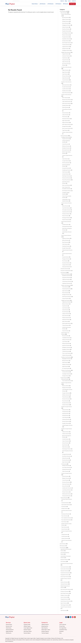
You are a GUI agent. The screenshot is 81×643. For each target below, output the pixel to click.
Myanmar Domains (66, 345)
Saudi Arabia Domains (66, 323)
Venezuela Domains (66, 266)
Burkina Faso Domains (66, 99)
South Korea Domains (66, 296)
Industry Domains (64, 582)
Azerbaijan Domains (66, 373)
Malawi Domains (65, 27)
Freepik (37, 638)
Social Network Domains (65, 601)
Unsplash (42, 638)
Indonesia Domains (66, 339)
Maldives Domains (66, 364)
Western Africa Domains (66, 94)
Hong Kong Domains (66, 288)
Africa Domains (64, 13)
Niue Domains (64, 521)
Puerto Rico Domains (66, 179)
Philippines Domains (66, 347)
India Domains (65, 362)
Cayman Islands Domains (67, 155)
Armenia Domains (65, 371)
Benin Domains (65, 97)
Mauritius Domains (66, 29)
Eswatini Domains (65, 86)
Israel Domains (65, 307)
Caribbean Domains (65, 137)
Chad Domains (65, 58)
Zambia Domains (65, 48)
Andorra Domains (65, 433)
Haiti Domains (65, 172)
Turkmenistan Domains (66, 281)
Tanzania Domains (65, 44)
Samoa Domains (64, 529)
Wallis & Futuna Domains (66, 540)
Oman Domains (65, 315)
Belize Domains (65, 206)
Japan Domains (65, 290)
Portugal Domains (65, 454)
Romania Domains (65, 398)
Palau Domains (64, 527)
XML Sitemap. (58, 638)
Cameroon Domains (66, 56)
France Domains (65, 480)
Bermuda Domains (66, 150)
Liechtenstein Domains (66, 488)
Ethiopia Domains (65, 21)
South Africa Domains (66, 92)
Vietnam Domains (65, 355)
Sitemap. (53, 638)
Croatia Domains (65, 439)
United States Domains (67, 232)
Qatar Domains (65, 321)
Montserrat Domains (66, 178)
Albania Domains (65, 431)
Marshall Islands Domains (66, 510)
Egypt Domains (65, 72)
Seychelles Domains (66, 38)
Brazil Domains (65, 242)
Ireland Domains (65, 415)
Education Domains (64, 570)
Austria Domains (65, 476)
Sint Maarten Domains (66, 190)
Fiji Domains (63, 506)
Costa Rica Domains (66, 208)
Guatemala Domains (66, 211)
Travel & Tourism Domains (66, 607)
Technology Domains (65, 605)
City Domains (63, 561)
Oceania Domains (64, 497)
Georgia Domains (65, 375)
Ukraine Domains (65, 404)
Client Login (72, 3)
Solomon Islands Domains (66, 531)
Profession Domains (65, 591)
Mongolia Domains (66, 294)
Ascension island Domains (66, 270)
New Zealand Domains (65, 519)
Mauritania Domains (66, 118)
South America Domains (66, 235)
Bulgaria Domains (65, 387)
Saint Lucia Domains (66, 185)
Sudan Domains (65, 78)
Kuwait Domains (65, 311)
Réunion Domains (65, 35)
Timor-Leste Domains (66, 353)
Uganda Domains (65, 46)
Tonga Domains (64, 534)
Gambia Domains (65, 105)
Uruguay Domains (65, 264)
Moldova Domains (65, 395)
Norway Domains (65, 421)
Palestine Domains (66, 319)
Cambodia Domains (66, 337)
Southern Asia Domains (66, 357)
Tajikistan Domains (66, 279)
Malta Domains (65, 447)
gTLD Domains (42, 3)
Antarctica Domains (64, 268)
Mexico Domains (65, 215)
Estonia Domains (65, 409)
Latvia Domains (65, 417)
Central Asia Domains (65, 274)
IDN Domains (65, 3)
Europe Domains (64, 377)
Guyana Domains (65, 257)
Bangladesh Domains (66, 358)
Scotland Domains (65, 469)
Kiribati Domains (64, 508)
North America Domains (66, 221)
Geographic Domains (65, 574)
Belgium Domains (65, 478)
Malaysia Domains (65, 343)
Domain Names (35, 3)
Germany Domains (66, 482)
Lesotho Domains (65, 88)
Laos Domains (65, 341)
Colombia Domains (66, 246)
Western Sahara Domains (67, 132)
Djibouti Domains (65, 19)
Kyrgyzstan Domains (66, 277)
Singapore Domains (66, 349)
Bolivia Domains (65, 240)
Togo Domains (65, 130)
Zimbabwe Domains (66, 50)
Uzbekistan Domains (66, 283)
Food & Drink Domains (65, 572)
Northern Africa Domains (66, 67)
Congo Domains (65, 59)
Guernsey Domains (66, 484)
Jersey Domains (65, 486)
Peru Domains (65, 260)
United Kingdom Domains (67, 425)
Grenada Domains (65, 168)
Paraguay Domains (66, 259)
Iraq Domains (65, 305)
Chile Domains (65, 244)
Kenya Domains (65, 23)
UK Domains (63, 464)
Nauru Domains (64, 516)
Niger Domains (65, 120)
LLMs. (62, 638)
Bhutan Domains (65, 360)
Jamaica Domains (65, 174)
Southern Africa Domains (66, 82)
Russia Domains (65, 400)
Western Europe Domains (66, 473)
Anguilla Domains (65, 138)
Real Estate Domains (65, 593)
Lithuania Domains (66, 419)
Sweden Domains (65, 423)
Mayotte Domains (65, 31)
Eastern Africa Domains (66, 14)
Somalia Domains (65, 40)
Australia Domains (65, 502)
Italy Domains (65, 445)
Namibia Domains (65, 90)
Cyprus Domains (65, 441)
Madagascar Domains (66, 25)
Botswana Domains (66, 85)
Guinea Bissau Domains (67, 109)
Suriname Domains (66, 262)
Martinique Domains (66, 176)
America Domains (64, 135)
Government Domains (65, 576)
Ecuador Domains (65, 248)
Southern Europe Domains (66, 428)
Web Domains (63, 610)
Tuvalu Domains (64, 536)
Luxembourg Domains (66, 490)
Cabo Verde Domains (66, 101)
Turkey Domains (65, 325)
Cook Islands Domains (65, 504)
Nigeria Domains (65, 122)
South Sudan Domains (66, 42)
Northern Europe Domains (66, 406)
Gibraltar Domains (66, 465)
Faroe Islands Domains (66, 380)
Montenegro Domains (66, 448)
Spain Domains (65, 462)
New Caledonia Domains (66, 517)
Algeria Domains (65, 70)
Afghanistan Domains (66, 302)
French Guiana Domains (67, 253)
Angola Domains (65, 54)
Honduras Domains (66, 213)
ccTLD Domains (50, 3)
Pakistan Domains (65, 317)
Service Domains (64, 597)
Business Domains (64, 559)
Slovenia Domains (65, 460)
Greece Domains (65, 443)
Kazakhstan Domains (66, 275)
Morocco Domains (65, 76)
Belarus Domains (65, 385)
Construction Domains (65, 568)
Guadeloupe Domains (66, 170)
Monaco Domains (65, 492)
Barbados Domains (66, 148)
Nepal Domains (65, 366)
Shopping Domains (64, 599)
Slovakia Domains (65, 402)
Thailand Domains (65, 351)
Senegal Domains (65, 126)
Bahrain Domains (65, 304)
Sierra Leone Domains (66, 128)
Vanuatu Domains (64, 538)
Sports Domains (64, 603)
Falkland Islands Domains (67, 250)
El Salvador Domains (66, 210)
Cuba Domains (65, 158)
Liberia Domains (65, 114)
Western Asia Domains (66, 370)
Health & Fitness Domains (66, 578)
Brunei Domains (65, 335)
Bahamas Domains (66, 146)
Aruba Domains (65, 144)
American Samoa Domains (66, 499)
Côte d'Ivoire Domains (66, 103)
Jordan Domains (65, 309)
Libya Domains (65, 74)
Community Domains (65, 567)
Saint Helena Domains (66, 124)
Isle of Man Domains (66, 467)
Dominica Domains (66, 162)
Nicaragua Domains (66, 217)
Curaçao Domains (65, 160)
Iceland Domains (65, 413)
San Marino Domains (66, 456)
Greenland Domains (66, 226)
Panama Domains (65, 219)
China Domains (65, 286)
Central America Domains (66, 203)
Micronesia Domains (65, 514)
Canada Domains (65, 224)
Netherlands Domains (66, 493)
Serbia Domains (65, 458)
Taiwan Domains (65, 298)
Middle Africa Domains (65, 52)
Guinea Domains (65, 112)
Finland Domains (65, 411)
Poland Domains (65, 397)
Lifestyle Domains (64, 584)
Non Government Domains (66, 589)
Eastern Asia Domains (65, 285)
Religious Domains (64, 595)
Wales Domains (65, 471)
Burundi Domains (65, 17)
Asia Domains (63, 272)
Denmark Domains (65, 379)
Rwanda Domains (65, 37)
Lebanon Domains (65, 313)
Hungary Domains (65, 393)
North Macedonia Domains (67, 450)
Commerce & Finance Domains (67, 563)
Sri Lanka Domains (66, 368)
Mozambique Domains (66, 33)
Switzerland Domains (66, 495)
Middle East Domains (65, 300)
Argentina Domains (66, 238)
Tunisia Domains (65, 80)
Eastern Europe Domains (66, 382)
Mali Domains (65, 116)
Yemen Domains (65, 330)
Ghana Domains (65, 107)
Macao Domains (65, 292)
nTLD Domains (58, 3)
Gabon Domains (65, 61)
